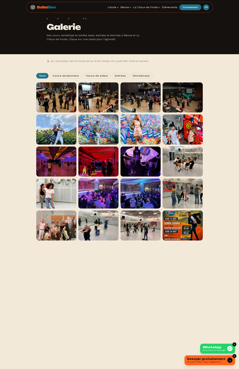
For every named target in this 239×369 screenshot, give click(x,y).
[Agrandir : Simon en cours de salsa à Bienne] (98, 129)
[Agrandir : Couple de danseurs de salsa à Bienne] (183, 129)
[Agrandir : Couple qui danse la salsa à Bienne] (56, 129)
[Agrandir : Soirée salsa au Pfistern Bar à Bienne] (98, 193)
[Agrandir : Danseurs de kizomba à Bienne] (140, 225)
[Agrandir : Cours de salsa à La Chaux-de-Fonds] (56, 97)
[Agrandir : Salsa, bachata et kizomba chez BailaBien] (140, 162)
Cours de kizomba (66, 75)
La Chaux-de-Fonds (145, 7)
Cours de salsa (97, 75)
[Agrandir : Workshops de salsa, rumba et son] (183, 225)
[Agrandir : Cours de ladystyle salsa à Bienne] (183, 162)
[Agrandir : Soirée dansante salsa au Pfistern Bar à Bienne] (140, 193)
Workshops (141, 75)
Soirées (120, 75)
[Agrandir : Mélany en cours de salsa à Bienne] (140, 129)
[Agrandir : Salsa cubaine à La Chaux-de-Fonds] (183, 97)
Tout (42, 75)
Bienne (124, 7)
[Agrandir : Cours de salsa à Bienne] (98, 162)
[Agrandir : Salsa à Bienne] (56, 162)
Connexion (190, 7)
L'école (112, 7)
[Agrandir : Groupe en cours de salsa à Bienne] (56, 225)
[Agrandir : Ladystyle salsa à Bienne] (56, 193)
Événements (169, 7)
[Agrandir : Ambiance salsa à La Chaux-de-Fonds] (140, 97)
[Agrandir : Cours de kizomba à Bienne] (98, 225)
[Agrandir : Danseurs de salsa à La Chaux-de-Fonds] (98, 97)
